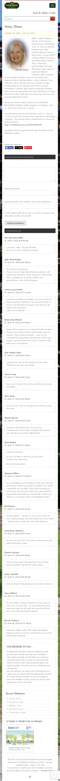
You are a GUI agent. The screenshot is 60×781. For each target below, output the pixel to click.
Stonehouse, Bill (16, 702)
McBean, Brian (15, 705)
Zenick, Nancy (15, 698)
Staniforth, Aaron (16, 709)
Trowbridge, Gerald (17, 712)
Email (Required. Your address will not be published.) (27, 201)
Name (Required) (12, 188)
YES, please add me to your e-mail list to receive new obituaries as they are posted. (29, 214)
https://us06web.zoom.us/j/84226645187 (23, 124)
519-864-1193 (46, 12)
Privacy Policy (47, 770)
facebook (30, 777)
